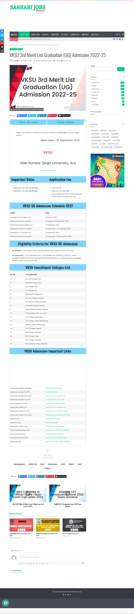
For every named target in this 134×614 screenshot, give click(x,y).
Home (15, 34)
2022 (103, 130)
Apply (115, 134)
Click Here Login (51, 422)
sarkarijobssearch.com (48, 170)
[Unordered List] (33, 563)
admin (15, 60)
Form (116, 140)
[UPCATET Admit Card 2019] (74, 525)
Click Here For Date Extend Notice (58, 430)
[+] (47, 563)
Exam (107, 140)
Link (102, 144)
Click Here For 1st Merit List (55, 407)
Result (118, 147)
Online (95, 147)
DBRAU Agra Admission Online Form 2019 (46, 534)
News (86, 34)
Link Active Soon (51, 392)
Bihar (106, 137)
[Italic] (22, 563)
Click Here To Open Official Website (58, 442)
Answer (105, 134)
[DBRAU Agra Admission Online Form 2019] (48, 525)
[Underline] (25, 563)
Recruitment (107, 147)
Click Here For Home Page (55, 426)
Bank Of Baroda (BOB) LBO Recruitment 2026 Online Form (36, 39)
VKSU (48, 468)
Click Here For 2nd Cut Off (55, 400)
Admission (54, 34)
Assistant (96, 137)
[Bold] (20, 563)
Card (114, 137)
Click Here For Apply (53, 419)
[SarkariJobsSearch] (28, 8)
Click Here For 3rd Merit (54, 388)
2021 (95, 130)
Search (93, 66)
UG (80, 464)
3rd (42, 464)
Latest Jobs (24, 34)
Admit (95, 134)
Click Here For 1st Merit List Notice (58, 415)
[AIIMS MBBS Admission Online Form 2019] (21, 525)
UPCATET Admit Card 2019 (70, 533)
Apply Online (65, 122)
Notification (113, 144)
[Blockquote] (36, 563)
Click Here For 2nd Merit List (56, 396)
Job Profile (95, 34)
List (63, 464)
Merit (72, 464)
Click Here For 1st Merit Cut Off (56, 411)
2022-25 (33, 464)
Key (94, 144)
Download (96, 140)
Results (45, 34)
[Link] (42, 563)
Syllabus (64, 34)
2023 (112, 130)
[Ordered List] (31, 563)
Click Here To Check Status (55, 403)
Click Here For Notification (55, 434)
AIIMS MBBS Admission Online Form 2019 (20, 534)
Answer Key (75, 34)
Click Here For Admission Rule (56, 438)
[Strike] (28, 563)
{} (44, 563)
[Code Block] (39, 563)
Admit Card (35, 34)
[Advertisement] (86, 16)
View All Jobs (28, 122)
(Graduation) (20, 464)
